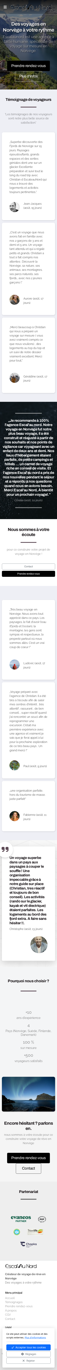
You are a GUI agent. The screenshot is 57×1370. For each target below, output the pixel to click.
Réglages (30, 1354)
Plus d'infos (28, 76)
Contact (28, 566)
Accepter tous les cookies (31, 1347)
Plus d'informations (35, 1337)
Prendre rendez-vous (28, 66)
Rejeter (30, 1360)
